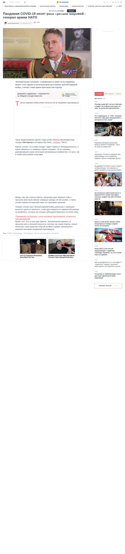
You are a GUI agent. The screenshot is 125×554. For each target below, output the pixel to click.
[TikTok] (121, 2)
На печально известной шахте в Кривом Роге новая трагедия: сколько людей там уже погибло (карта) (108, 196)
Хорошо (71, 11)
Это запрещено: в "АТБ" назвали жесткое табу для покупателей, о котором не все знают (108, 118)
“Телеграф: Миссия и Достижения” (99, 6)
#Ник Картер (28, 233)
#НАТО (9, 233)
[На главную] (62, 2)
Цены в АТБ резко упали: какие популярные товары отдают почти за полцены (107, 224)
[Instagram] (118, 2)
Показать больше (105, 285)
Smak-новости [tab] (109, 94)
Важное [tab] (118, 94)
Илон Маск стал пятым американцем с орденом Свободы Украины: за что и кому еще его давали (108, 252)
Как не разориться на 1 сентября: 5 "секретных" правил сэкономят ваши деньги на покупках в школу (108, 264)
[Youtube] (113, 2)
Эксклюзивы (63, 6)
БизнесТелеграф (78, 6)
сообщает (57, 142)
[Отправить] (25, 2)
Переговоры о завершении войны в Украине (20, 6)
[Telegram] (110, 2)
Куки (61, 11)
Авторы (121, 6)
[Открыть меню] (4, 2)
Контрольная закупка (48, 6)
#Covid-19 (55, 233)
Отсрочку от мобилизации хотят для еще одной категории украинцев (108, 276)
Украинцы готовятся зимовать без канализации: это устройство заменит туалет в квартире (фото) (108, 156)
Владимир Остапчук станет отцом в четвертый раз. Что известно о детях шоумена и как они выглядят (108, 168)
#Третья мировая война (42, 233)
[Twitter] (115, 2)
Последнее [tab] (99, 94)
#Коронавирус (18, 233)
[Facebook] (104, 2)
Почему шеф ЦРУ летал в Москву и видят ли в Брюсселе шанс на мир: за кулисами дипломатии (108, 106)
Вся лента (98, 98)
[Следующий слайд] (123, 6)
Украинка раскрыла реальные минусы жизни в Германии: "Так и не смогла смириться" (107, 145)
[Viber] (107, 2)
